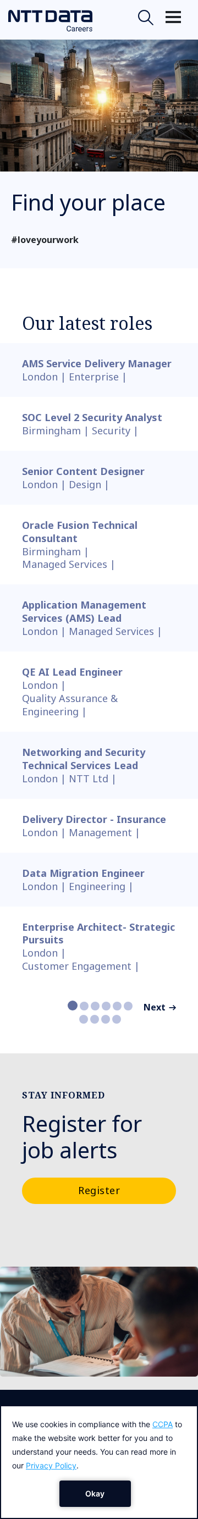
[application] (99, 1462)
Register (99, 1190)
